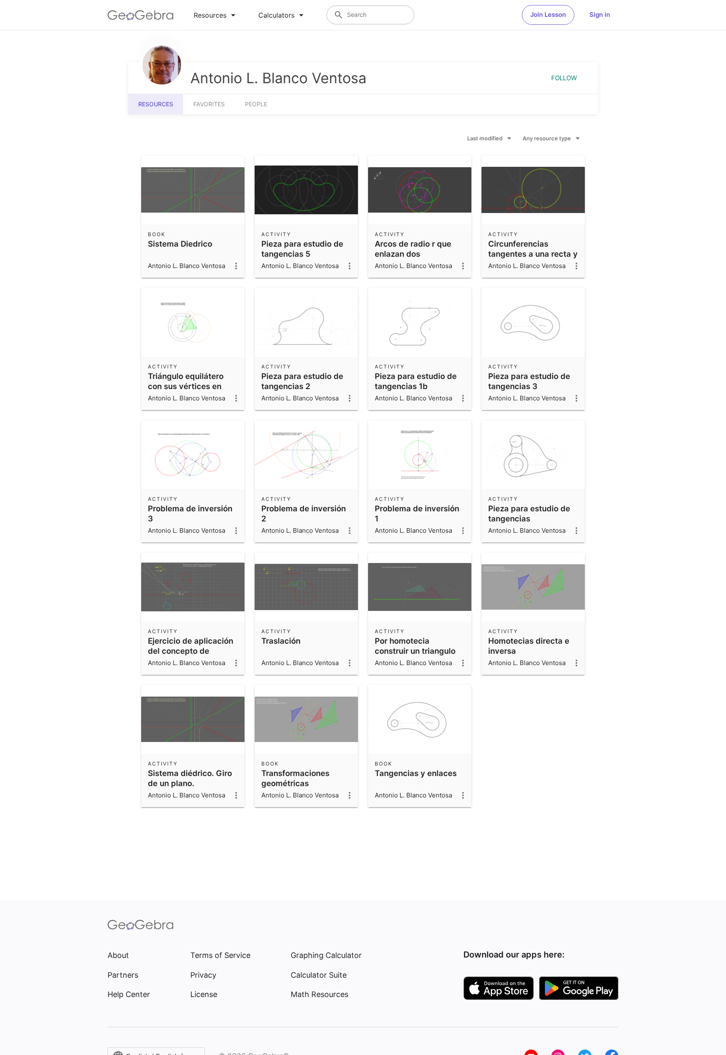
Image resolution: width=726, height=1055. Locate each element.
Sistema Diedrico (180, 243)
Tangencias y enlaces (416, 773)
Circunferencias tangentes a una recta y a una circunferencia (533, 253)
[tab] (216, 15)
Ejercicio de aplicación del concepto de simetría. (190, 651)
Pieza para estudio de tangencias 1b (416, 381)
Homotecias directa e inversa (528, 645)
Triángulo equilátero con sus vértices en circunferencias (186, 386)
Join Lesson (548, 14)
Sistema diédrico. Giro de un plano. (190, 778)
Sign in (599, 14)
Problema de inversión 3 (190, 513)
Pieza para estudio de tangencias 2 (302, 381)
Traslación (280, 640)
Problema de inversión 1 (417, 513)
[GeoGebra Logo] (141, 15)
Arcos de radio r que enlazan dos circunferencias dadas (417, 253)
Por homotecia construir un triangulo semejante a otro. (415, 651)
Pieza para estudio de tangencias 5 (302, 248)
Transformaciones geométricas (295, 778)
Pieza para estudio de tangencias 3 (529, 381)
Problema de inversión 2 (303, 513)
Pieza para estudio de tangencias (529, 513)
